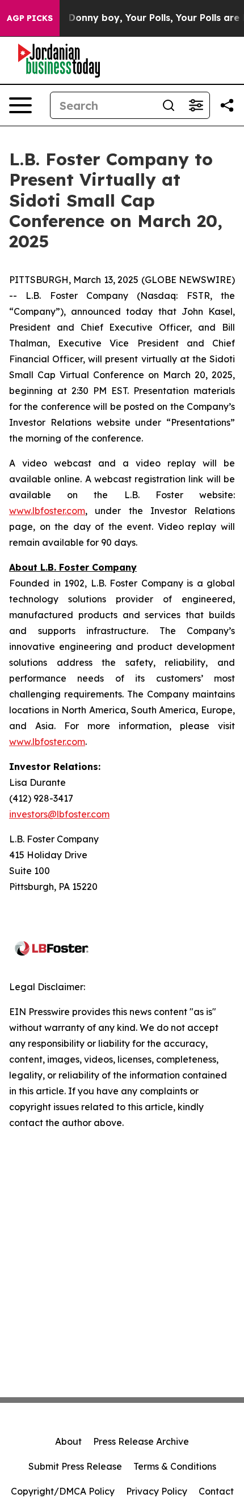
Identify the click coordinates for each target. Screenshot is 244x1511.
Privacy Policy (156, 1491)
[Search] (168, 105)
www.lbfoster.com (47, 510)
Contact (216, 1491)
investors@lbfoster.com (59, 814)
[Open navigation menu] (20, 105)
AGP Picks (30, 18)
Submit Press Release (75, 1466)
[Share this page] (227, 105)
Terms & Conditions (174, 1466)
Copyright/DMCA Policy (63, 1491)
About (68, 1441)
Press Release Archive (141, 1441)
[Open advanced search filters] (195, 105)
